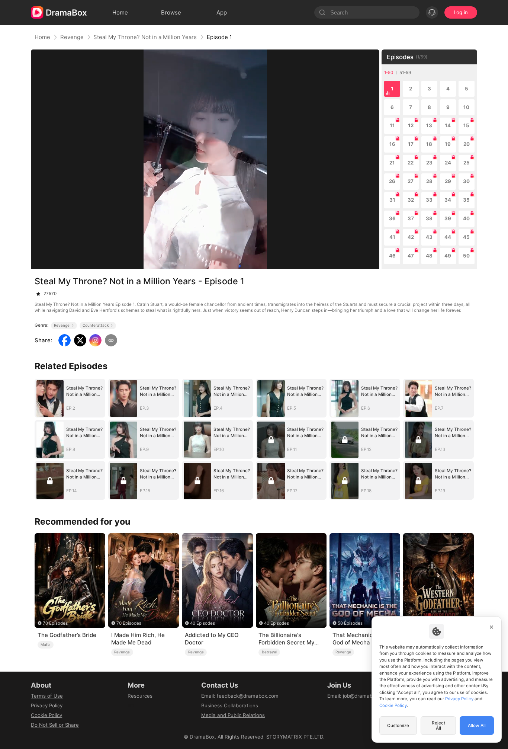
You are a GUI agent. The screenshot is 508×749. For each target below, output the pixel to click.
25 (466, 163)
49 (447, 256)
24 (448, 163)
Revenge (72, 37)
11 (392, 125)
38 (429, 218)
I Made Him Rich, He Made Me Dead (138, 638)
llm (131, 705)
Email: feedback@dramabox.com (240, 696)
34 (447, 200)
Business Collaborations (229, 705)
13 (429, 125)
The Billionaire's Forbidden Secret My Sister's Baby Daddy (286, 638)
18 (429, 144)
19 (448, 144)
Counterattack (96, 325)
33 (429, 200)
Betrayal (269, 652)
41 (392, 237)
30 (466, 181)
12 (411, 125)
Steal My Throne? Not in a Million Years (145, 37)
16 (392, 144)
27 (411, 181)
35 (466, 200)
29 (448, 181)
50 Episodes (350, 623)
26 (392, 181)
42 (411, 237)
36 (392, 218)
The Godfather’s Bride (67, 634)
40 (466, 218)
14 (448, 125)
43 (429, 237)
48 (429, 256)
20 (466, 144)
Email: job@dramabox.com (358, 696)
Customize (398, 725)
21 (392, 163)
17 (411, 144)
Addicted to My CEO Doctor (212, 638)
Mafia (46, 644)
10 (466, 107)
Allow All (477, 725)
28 (429, 181)
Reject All (438, 725)
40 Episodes (202, 623)
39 (447, 218)
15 (466, 125)
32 (411, 200)
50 (466, 256)
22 (411, 163)
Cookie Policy (46, 715)
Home (42, 37)
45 (466, 237)
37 (411, 218)
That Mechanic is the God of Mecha (360, 638)
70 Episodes (55, 623)
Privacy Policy (46, 705)
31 (392, 200)
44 (447, 237)
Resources (140, 696)
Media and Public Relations (233, 715)
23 (429, 163)
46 (392, 256)
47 (411, 256)
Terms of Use (47, 696)
